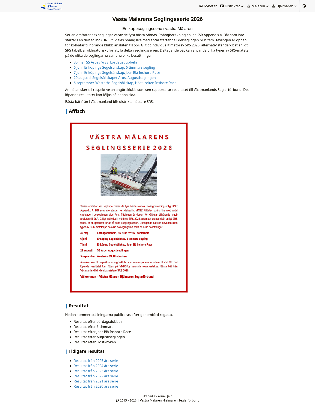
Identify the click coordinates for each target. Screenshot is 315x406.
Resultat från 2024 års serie (96, 365)
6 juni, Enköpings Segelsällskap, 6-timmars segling (114, 67)
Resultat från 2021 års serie (96, 381)
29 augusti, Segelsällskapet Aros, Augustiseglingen (115, 77)
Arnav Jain (165, 396)
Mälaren (258, 6)
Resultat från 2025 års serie (96, 360)
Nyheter (210, 6)
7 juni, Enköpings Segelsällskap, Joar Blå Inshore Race (117, 72)
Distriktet (232, 6)
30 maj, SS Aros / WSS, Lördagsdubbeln (105, 62)
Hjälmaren (284, 6)
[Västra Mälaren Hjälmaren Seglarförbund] (52, 5)
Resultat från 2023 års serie (96, 371)
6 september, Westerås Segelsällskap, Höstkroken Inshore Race (125, 82)
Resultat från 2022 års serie (96, 376)
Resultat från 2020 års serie (96, 386)
